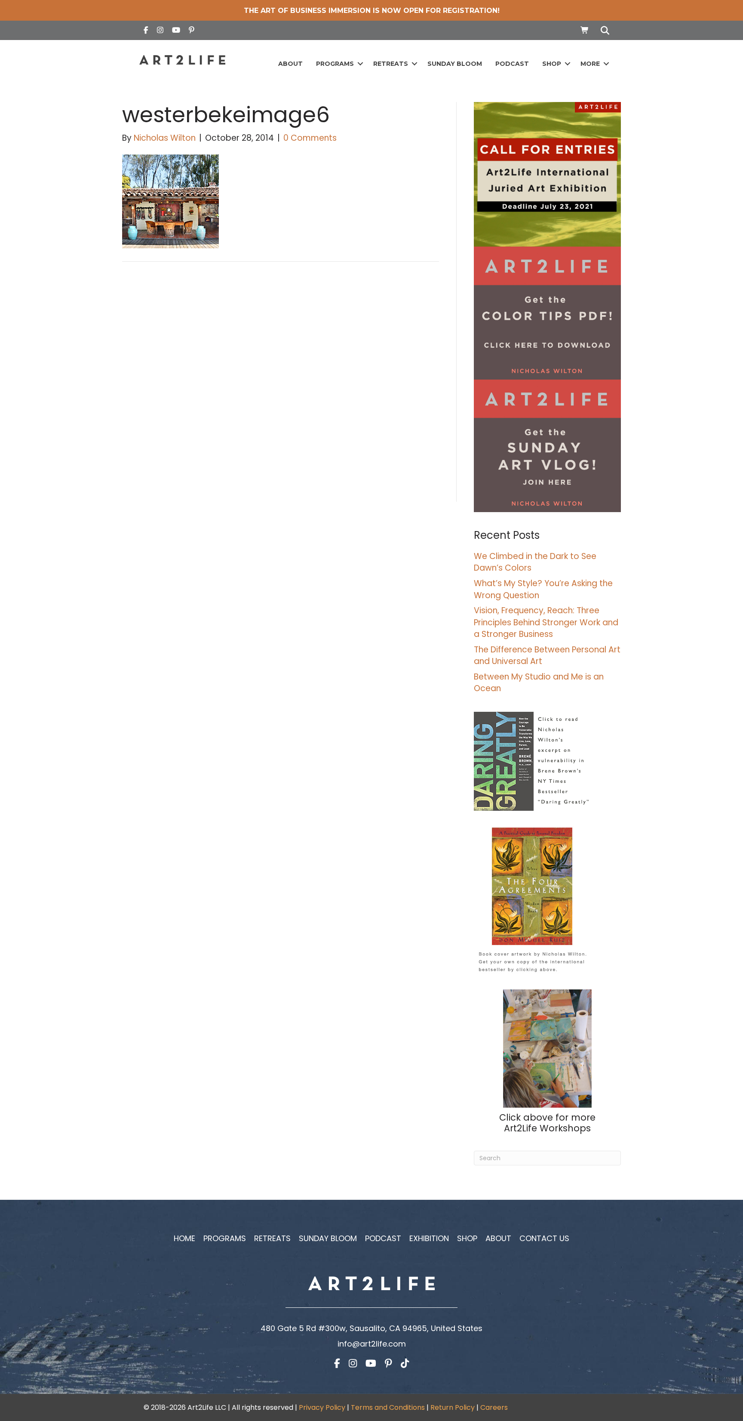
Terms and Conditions (388, 1407)
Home (184, 1238)
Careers (494, 1407)
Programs (335, 64)
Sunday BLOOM (454, 64)
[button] (360, 64)
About (290, 64)
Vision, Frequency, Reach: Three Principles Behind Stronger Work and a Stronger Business (546, 622)
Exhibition (429, 1238)
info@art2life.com (372, 1343)
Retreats (390, 64)
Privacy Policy (322, 1407)
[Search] (602, 30)
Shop (551, 64)
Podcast (512, 64)
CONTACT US (544, 1238)
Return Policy (452, 1407)
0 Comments (310, 138)
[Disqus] (280, 390)
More (590, 64)
